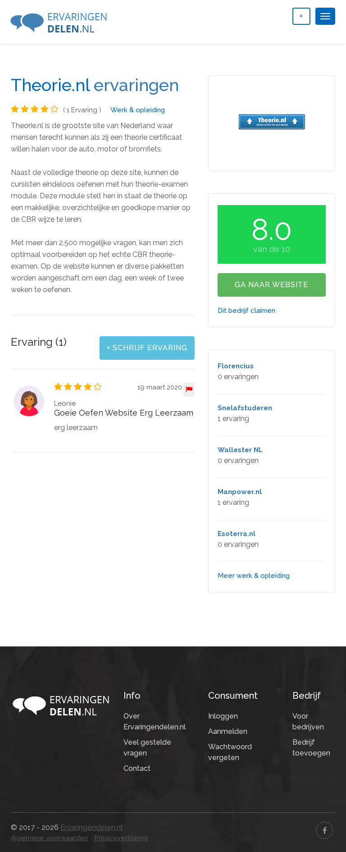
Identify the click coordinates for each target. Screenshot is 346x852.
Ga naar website (271, 284)
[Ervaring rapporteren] (189, 390)
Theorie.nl (50, 85)
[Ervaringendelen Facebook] (324, 830)
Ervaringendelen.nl (91, 827)
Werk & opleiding (137, 110)
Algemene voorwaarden (49, 838)
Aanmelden (227, 731)
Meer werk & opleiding (254, 576)
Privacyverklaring (121, 838)
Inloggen (223, 716)
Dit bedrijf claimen (246, 311)
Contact (136, 768)
